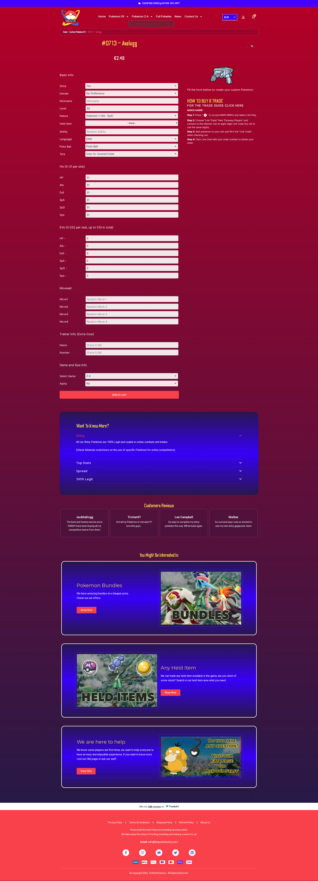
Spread (81, 471)
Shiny (63, 86)
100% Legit (84, 479)
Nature (64, 116)
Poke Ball (65, 146)
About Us (205, 822)
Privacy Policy (115, 822)
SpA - (63, 260)
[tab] (159, 436)
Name (63, 345)
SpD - (63, 268)
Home (102, 16)
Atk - (63, 245)
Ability (64, 131)
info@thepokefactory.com (163, 842)
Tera (62, 154)
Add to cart (119, 394)
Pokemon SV (116, 16)
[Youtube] (159, 852)
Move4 (64, 321)
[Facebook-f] (126, 852)
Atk (62, 185)
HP (61, 177)
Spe (62, 214)
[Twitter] (175, 852)
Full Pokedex (163, 16)
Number (65, 352)
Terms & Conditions (139, 822)
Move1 (64, 299)
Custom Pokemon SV (77, 31)
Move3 (64, 314)
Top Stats (83, 463)
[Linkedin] (192, 852)
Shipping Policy (164, 822)
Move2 (64, 306)
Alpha (63, 383)
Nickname (66, 101)
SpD (62, 207)
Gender (64, 93)
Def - (63, 253)
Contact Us (191, 16)
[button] (86, 610)
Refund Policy (186, 822)
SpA (62, 200)
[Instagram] (142, 852)
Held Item (66, 123)
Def (62, 192)
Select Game (69, 376)
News (178, 16)
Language (66, 139)
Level (63, 108)
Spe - (63, 275)
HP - (62, 238)
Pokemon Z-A (140, 16)
